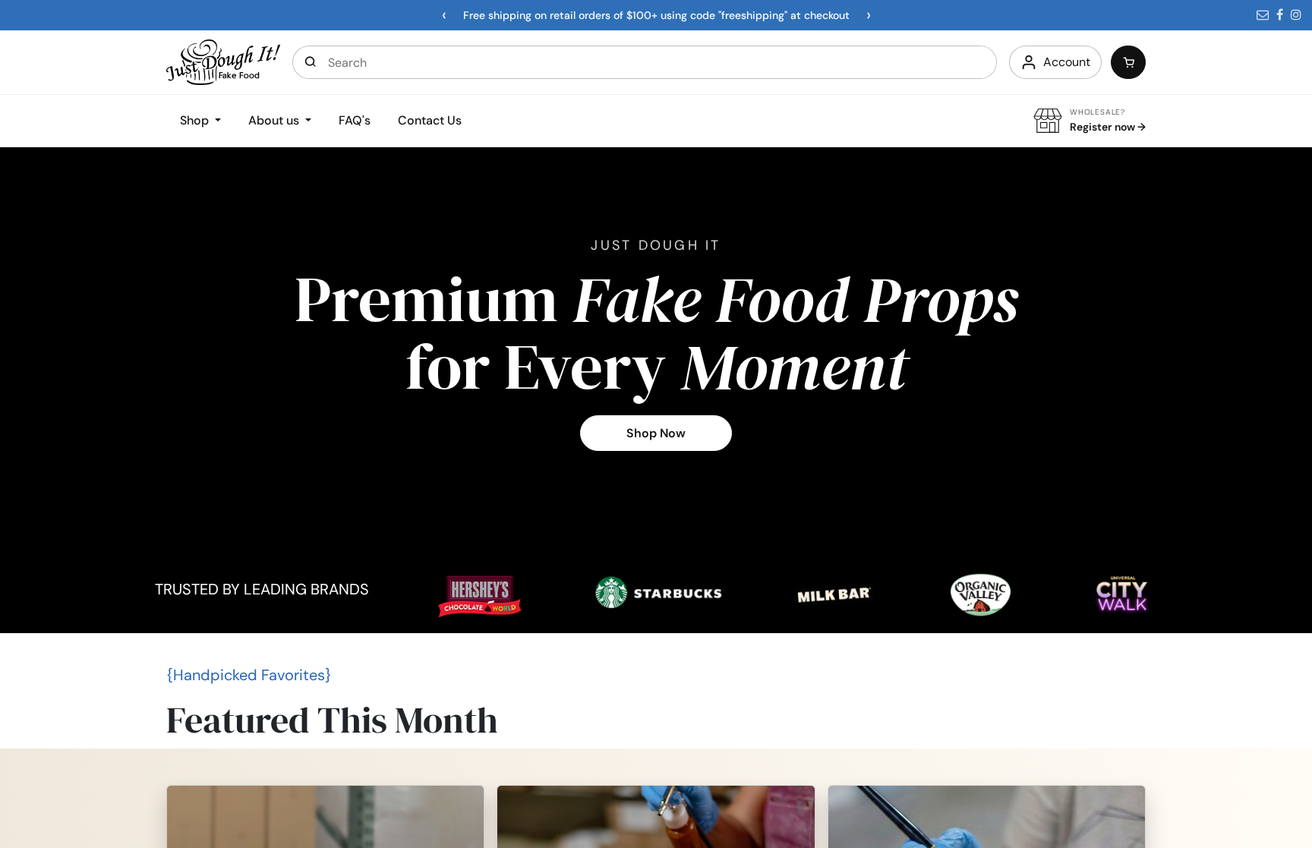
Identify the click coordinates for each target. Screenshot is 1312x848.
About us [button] (275, 120)
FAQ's (355, 120)
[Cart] (1128, 62)
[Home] (223, 61)
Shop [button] (196, 120)
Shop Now (656, 433)
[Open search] (310, 62)
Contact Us (430, 120)
